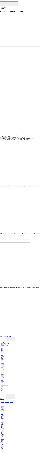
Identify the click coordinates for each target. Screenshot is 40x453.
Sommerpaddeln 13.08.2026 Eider (4, 345)
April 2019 (2, 373)
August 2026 (2, 406)
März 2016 (2, 441)
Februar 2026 (2, 409)
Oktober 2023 (2, 415)
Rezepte (2, 448)
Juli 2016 (2, 440)
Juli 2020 (2, 425)
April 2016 (2, 382)
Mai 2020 (2, 426)
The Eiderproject (2, 392)
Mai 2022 (2, 357)
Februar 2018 (2, 439)
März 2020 (2, 427)
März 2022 (2, 416)
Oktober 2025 (2, 352)
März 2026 (2, 350)
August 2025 (2, 353)
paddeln (2, 388)
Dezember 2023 (2, 356)
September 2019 (2, 430)
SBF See (2, 390)
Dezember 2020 (2, 364)
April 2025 (2, 414)
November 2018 (2, 434)
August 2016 (2, 381)
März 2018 (2, 380)
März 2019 (2, 432)
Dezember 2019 (2, 428)
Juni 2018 (2, 378)
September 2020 (2, 424)
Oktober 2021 (2, 359)
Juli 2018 (2, 436)
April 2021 (2, 420)
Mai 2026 (2, 349)
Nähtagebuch (2, 446)
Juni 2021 (2, 419)
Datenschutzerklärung (3, 8)
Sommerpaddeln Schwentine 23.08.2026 (5, 343)
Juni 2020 (2, 367)
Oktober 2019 (2, 371)
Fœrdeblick (2, 386)
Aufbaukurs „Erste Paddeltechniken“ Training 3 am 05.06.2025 (6, 336)
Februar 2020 (2, 369)
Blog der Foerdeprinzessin (3, 7)
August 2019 (2, 372)
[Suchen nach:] (3, 398)
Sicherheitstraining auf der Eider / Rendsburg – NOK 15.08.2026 (7, 402)
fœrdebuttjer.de (1, 0)
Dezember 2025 (2, 410)
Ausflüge (2, 444)
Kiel (1, 387)
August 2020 (2, 366)
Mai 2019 (2, 431)
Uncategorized (2, 393)
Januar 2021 (2, 422)
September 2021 (2, 418)
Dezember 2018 (2, 375)
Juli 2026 (2, 348)
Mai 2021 (2, 361)
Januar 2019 (2, 433)
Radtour (2, 389)
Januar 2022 (2, 417)
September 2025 (2, 411)
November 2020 (2, 423)
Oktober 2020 (2, 365)
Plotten (1, 447)
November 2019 (2, 370)
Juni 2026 (2, 407)
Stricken (2, 450)
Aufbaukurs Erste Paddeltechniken (4, 385)
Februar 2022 (2, 358)
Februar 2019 (2, 374)
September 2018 (2, 435)
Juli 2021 (2, 360)
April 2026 (2, 408)
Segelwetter (2, 391)
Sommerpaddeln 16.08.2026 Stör (4, 344)
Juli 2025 (2, 412)
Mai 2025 (2, 355)
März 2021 (2, 362)
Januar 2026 (2, 351)
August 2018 (2, 377)
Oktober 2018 (2, 376)
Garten (1, 445)
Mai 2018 (2, 437)
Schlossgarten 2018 (3, 449)
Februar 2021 (2, 363)
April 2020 (2, 368)
